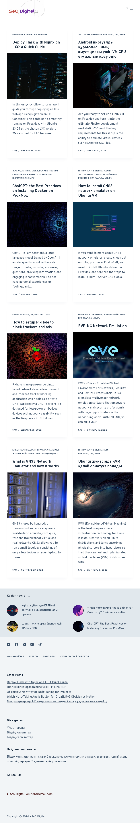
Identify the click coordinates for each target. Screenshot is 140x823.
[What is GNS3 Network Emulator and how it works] (37, 495)
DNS (36, 314)
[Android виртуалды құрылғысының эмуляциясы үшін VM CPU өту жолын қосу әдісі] (103, 85)
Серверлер (30, 34)
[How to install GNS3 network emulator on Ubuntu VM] (103, 224)
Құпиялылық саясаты (74, 656)
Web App (43, 34)
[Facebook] (16, 644)
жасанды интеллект (25, 170)
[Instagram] (32, 644)
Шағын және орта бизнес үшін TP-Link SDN (42, 626)
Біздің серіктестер (20, 737)
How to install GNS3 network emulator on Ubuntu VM (96, 191)
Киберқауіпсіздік (22, 314)
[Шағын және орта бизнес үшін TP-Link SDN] (12, 626)
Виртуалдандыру (114, 34)
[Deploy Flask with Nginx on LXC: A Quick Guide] (37, 76)
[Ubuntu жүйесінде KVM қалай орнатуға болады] (103, 495)
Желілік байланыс (107, 174)
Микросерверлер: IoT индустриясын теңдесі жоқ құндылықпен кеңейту (57, 701)
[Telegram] (40, 644)
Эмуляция (84, 34)
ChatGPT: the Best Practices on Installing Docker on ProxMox (36, 191)
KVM (106, 450)
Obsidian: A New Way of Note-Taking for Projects (39, 692)
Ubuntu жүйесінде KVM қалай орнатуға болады (100, 464)
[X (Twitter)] (24, 644)
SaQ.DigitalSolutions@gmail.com (31, 794)
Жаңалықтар (15, 656)
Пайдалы (49, 656)
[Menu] (131, 8)
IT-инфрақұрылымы (90, 170)
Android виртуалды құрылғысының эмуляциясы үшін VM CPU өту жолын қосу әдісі (102, 49)
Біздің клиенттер (19, 733)
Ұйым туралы (16, 728)
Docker (43, 170)
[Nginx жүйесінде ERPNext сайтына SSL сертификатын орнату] (12, 610)
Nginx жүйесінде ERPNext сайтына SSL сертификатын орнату (40, 610)
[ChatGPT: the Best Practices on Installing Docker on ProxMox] (37, 224)
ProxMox (17, 34)
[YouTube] (8, 644)
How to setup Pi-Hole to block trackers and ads (33, 325)
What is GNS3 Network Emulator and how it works (35, 464)
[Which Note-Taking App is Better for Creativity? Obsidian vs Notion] (78, 610)
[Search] (127, 8)
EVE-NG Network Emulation (102, 326)
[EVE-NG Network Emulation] (103, 355)
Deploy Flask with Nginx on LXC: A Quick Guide (36, 45)
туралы (33, 656)
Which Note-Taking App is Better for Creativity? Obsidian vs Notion (110, 610)
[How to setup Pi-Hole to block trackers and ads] (37, 356)
